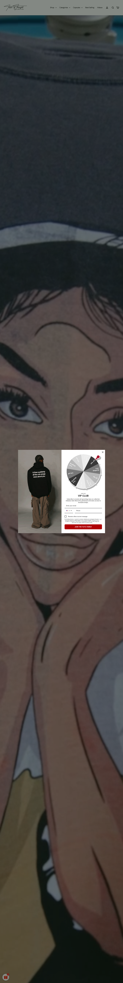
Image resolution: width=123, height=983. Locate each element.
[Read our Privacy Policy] (101, 519)
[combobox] (69, 510)
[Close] (102, 452)
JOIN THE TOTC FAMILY (83, 527)
